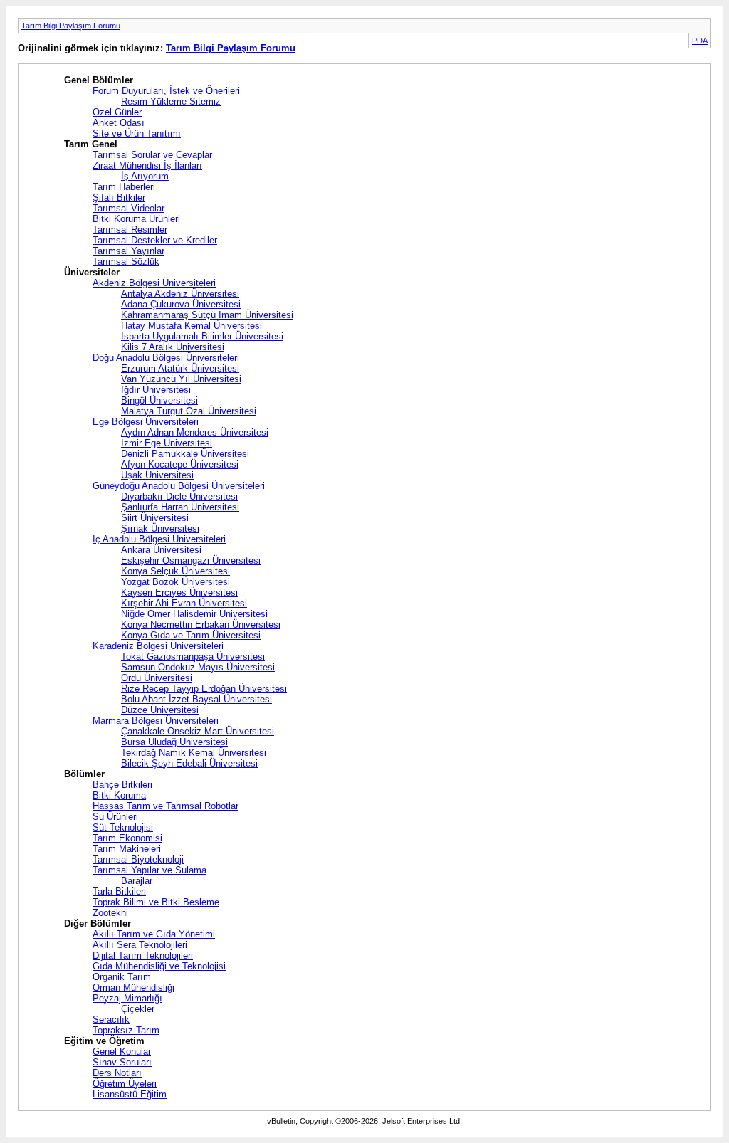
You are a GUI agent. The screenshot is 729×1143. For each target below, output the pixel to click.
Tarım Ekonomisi (127, 838)
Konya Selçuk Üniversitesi (175, 571)
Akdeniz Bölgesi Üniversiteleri (154, 283)
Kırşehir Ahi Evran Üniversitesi (184, 603)
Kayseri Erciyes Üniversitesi (179, 592)
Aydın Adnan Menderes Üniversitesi (194, 432)
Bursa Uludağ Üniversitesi (174, 742)
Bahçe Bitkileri (122, 784)
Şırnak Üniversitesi (160, 528)
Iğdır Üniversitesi (156, 389)
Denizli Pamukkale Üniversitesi (185, 453)
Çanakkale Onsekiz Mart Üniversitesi (197, 731)
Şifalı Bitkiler (119, 197)
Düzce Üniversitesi (160, 710)
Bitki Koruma (119, 795)
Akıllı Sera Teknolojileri (140, 944)
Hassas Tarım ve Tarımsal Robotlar (165, 806)
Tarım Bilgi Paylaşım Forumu (70, 25)
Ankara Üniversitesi (161, 549)
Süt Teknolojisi (123, 827)
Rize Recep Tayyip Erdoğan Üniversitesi (204, 688)
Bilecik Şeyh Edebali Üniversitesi (189, 763)
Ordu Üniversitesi (156, 678)
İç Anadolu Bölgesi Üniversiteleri (159, 539)
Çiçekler (137, 1009)
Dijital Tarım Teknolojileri (143, 955)
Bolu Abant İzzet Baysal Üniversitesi (196, 699)
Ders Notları (117, 1073)
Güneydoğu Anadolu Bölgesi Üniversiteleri (179, 485)
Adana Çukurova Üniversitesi (181, 304)
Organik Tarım (122, 976)
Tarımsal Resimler (130, 229)
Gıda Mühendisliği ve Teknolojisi (159, 966)
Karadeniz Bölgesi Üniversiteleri (158, 646)
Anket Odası (119, 122)
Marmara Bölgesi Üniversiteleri (156, 720)
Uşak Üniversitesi (157, 475)
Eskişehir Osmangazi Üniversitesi (191, 560)
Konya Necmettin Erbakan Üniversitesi (200, 624)
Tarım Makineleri (127, 848)
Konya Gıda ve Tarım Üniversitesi (191, 635)
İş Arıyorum (145, 176)
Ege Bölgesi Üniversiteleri (146, 421)
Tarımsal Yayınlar (128, 251)
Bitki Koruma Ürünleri (136, 219)
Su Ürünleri (115, 816)
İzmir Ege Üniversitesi (166, 443)
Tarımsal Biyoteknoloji (138, 859)
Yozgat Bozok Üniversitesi (175, 581)
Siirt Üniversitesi (155, 517)
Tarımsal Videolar (128, 208)
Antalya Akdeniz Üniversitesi (180, 293)
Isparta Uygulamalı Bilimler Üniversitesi (202, 336)
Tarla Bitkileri (119, 891)
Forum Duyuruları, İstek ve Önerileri (166, 90)
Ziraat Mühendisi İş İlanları (147, 165)
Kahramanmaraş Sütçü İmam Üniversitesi (207, 315)
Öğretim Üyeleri (125, 1083)
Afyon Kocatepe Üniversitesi (179, 464)
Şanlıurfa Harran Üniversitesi (180, 507)
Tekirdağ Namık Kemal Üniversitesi (193, 752)
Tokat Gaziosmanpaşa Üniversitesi (193, 656)
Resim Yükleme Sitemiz (171, 101)
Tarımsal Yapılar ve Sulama (149, 870)
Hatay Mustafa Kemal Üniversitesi (191, 325)
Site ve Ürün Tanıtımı (137, 133)
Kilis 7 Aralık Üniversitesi (172, 347)
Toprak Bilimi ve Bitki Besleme (156, 902)
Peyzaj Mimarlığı (127, 998)
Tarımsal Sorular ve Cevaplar (152, 154)
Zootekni (110, 912)
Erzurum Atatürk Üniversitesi (180, 368)
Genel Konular (122, 1051)
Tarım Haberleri (124, 186)
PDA (700, 40)
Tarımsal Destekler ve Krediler (155, 240)
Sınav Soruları (122, 1062)
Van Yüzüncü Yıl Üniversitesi (181, 379)
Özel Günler (117, 112)
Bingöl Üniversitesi (159, 400)
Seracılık (111, 1019)
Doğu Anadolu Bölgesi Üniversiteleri (166, 357)
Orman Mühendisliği (133, 987)
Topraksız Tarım (126, 1030)
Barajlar (136, 880)
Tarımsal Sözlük (126, 261)
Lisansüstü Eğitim (130, 1094)
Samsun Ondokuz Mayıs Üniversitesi (198, 667)
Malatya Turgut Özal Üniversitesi (188, 411)
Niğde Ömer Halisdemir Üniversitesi (194, 614)
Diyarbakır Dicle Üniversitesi (179, 496)
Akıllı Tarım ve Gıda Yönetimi (154, 934)
